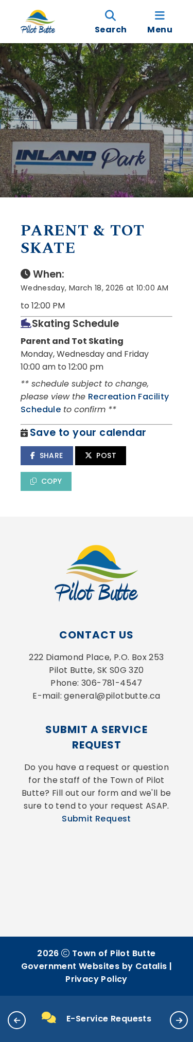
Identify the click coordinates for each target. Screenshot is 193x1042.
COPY (51, 481)
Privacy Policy (96, 979)
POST (106, 455)
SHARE (51, 455)
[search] (111, 22)
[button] (17, 1020)
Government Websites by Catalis (94, 966)
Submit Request (96, 819)
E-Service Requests (108, 1019)
